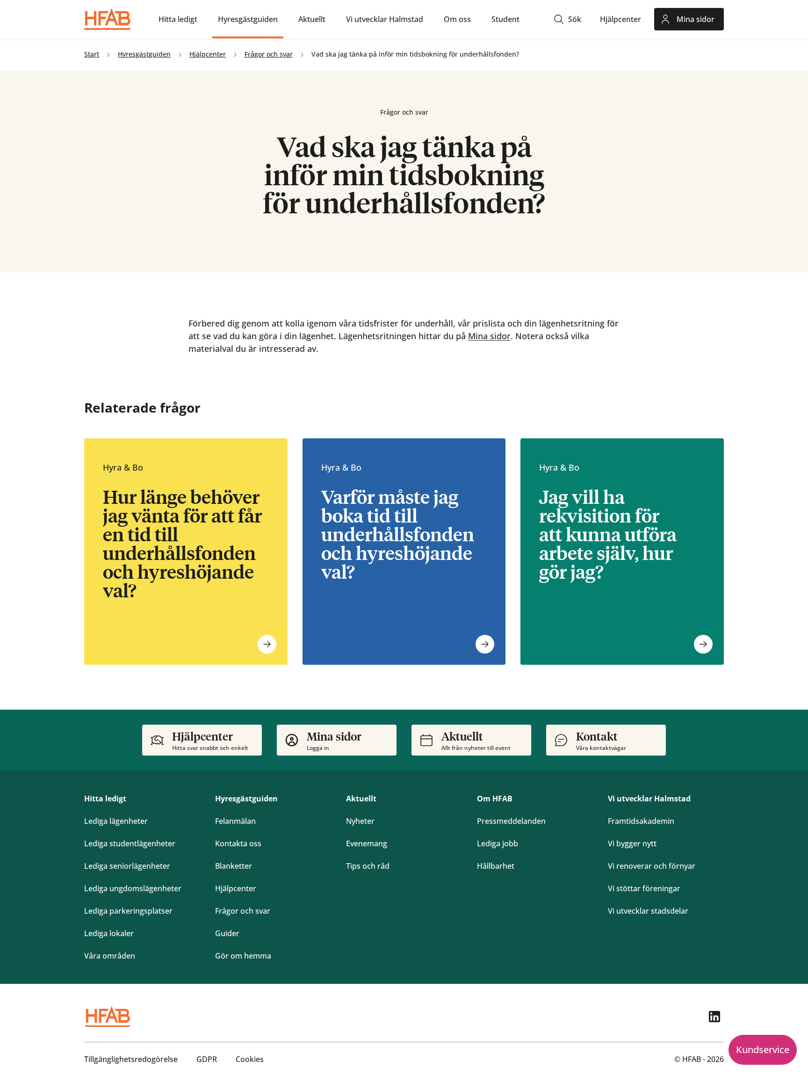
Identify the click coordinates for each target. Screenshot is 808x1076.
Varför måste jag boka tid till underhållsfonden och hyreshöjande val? (397, 534)
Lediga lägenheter (116, 821)
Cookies (250, 1059)
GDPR (206, 1059)
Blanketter (233, 866)
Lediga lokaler (109, 933)
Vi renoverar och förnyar (651, 866)
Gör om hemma (243, 956)
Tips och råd (368, 866)
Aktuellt (361, 798)
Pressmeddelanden (511, 821)
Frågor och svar (242, 911)
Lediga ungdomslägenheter (132, 888)
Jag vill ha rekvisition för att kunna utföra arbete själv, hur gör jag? (608, 534)
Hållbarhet (495, 866)
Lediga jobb (497, 843)
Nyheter (360, 821)
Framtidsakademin (641, 821)
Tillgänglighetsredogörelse (131, 1059)
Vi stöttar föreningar (644, 888)
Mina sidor (489, 336)
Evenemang (366, 843)
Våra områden (109, 956)
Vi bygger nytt (632, 843)
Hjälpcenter (235, 888)
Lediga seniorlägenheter (127, 866)
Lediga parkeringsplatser (128, 911)
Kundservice (762, 1049)
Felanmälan (235, 821)
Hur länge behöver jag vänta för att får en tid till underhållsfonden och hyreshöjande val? (182, 543)
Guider (227, 933)
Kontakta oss (238, 843)
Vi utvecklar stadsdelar (648, 911)
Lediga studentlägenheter (129, 843)
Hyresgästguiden (246, 798)
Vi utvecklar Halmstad (649, 798)
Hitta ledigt (105, 798)
